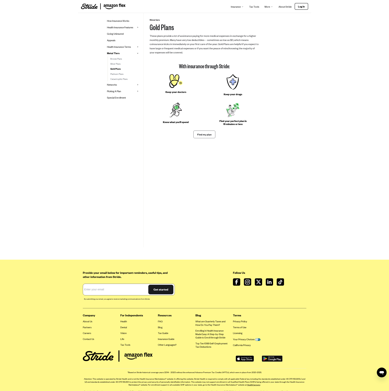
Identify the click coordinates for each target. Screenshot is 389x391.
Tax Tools (254, 6)
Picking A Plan (114, 91)
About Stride (285, 6)
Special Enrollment (116, 97)
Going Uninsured (115, 33)
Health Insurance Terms (119, 46)
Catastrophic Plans (119, 79)
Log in (301, 6)
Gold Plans (115, 68)
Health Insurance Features (120, 27)
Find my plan (204, 134)
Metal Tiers (113, 53)
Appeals (111, 40)
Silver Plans (115, 63)
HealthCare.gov (253, 384)
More (267, 6)
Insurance (236, 6)
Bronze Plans (116, 58)
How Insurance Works (118, 20)
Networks (112, 84)
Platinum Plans (117, 74)
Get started (160, 289)
